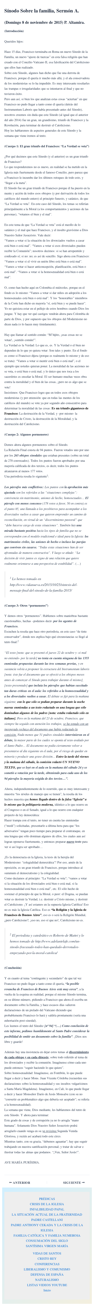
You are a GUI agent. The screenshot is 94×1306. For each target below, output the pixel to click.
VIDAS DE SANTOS (47, 1253)
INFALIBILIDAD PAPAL (47, 1209)
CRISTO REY (47, 1258)
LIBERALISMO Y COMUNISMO (47, 1269)
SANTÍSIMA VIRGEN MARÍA (47, 1246)
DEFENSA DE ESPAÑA (47, 1274)
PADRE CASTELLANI (47, 1220)
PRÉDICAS (47, 1199)
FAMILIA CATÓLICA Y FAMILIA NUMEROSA (47, 1235)
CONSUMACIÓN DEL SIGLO (47, 1241)
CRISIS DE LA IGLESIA (47, 1204)
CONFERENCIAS (47, 1264)
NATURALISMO (47, 1280)
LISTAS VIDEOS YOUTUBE (47, 1285)
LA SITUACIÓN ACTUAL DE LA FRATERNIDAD (47, 1214)
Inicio (47, 1290)
